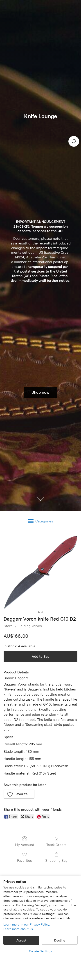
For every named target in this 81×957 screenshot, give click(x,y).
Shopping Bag (56, 860)
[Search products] (73, 141)
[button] (19, 794)
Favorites (24, 860)
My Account (24, 845)
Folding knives (30, 626)
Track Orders (56, 845)
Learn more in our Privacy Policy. (26, 924)
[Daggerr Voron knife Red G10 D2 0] (40, 572)
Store (8, 626)
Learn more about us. (18, 929)
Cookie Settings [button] (40, 951)
